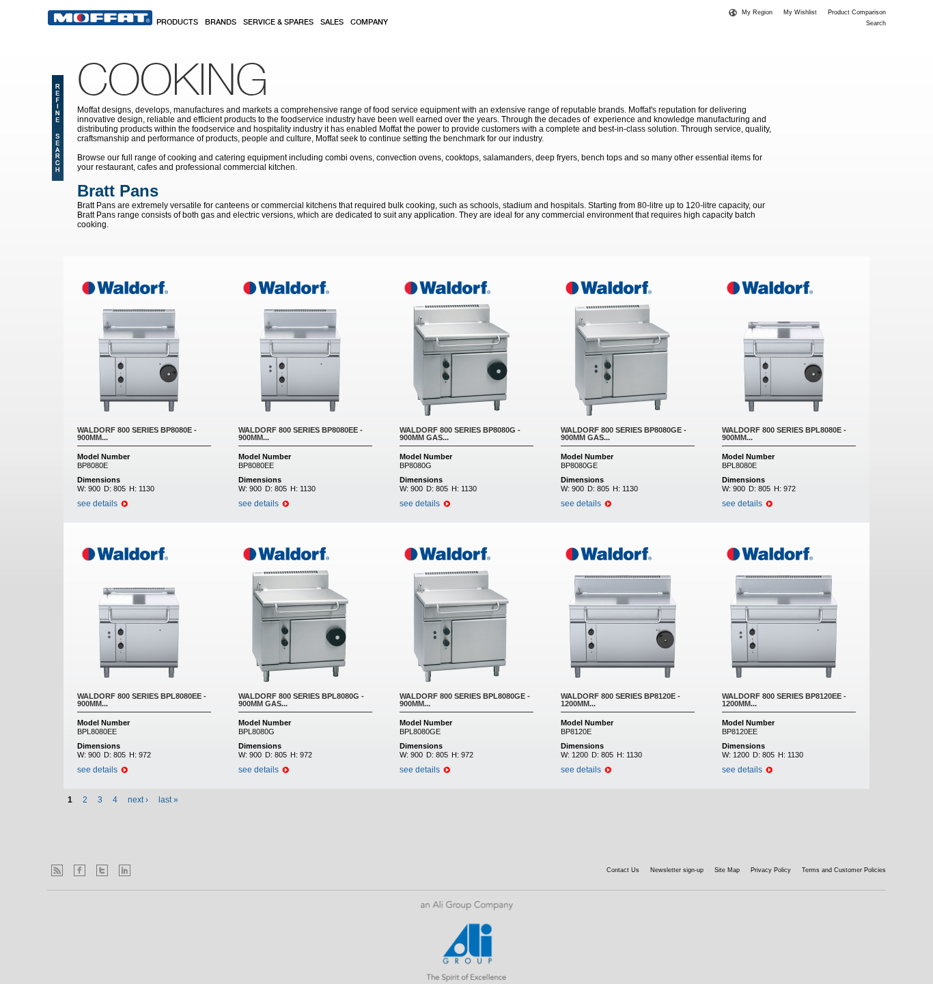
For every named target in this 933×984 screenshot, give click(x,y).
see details (97, 503)
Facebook (79, 870)
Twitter (102, 870)
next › (138, 800)
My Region (757, 12)
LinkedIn (124, 870)
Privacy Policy (771, 870)
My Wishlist (800, 12)
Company (369, 22)
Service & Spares (278, 22)
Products (177, 22)
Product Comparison (857, 12)
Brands (220, 22)
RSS (57, 870)
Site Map (727, 870)
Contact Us (623, 870)
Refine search (58, 128)
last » (168, 800)
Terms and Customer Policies (844, 870)
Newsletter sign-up (677, 870)
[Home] (100, 17)
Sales (332, 22)
